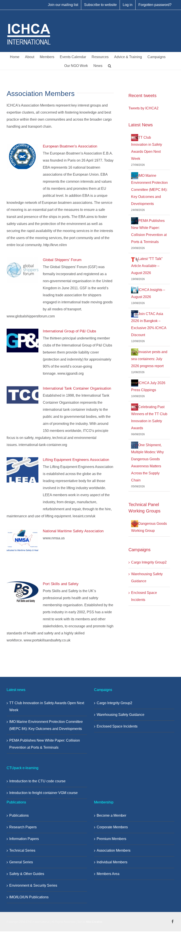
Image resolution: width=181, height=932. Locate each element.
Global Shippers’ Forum (62, 260)
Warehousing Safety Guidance (120, 714)
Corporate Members (112, 827)
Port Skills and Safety (61, 584)
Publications (19, 815)
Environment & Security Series (33, 885)
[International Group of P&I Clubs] (22, 340)
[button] (109, 65)
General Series (21, 862)
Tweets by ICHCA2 (143, 108)
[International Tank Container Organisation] (22, 395)
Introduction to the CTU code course (37, 781)
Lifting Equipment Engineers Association (76, 460)
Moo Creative (94, 921)
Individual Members (112, 862)
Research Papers (23, 827)
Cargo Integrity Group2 (149, 562)
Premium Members (111, 839)
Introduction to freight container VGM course (43, 793)
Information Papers (24, 839)
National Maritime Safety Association (73, 531)
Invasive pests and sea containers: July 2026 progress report (149, 359)
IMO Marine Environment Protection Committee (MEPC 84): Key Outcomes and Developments (149, 190)
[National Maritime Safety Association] (22, 541)
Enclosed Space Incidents (117, 726)
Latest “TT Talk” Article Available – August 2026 (146, 266)
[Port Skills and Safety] (22, 591)
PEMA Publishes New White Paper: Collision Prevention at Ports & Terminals (44, 744)
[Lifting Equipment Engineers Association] (22, 470)
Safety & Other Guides (26, 874)
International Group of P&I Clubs (69, 331)
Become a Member (111, 815)
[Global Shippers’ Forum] (22, 270)
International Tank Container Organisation (77, 388)
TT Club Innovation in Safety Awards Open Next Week (46, 706)
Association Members (113, 850)
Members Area (108, 874)
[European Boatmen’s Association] (22, 156)
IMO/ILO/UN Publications (29, 897)
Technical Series (22, 850)
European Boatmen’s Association (70, 146)
